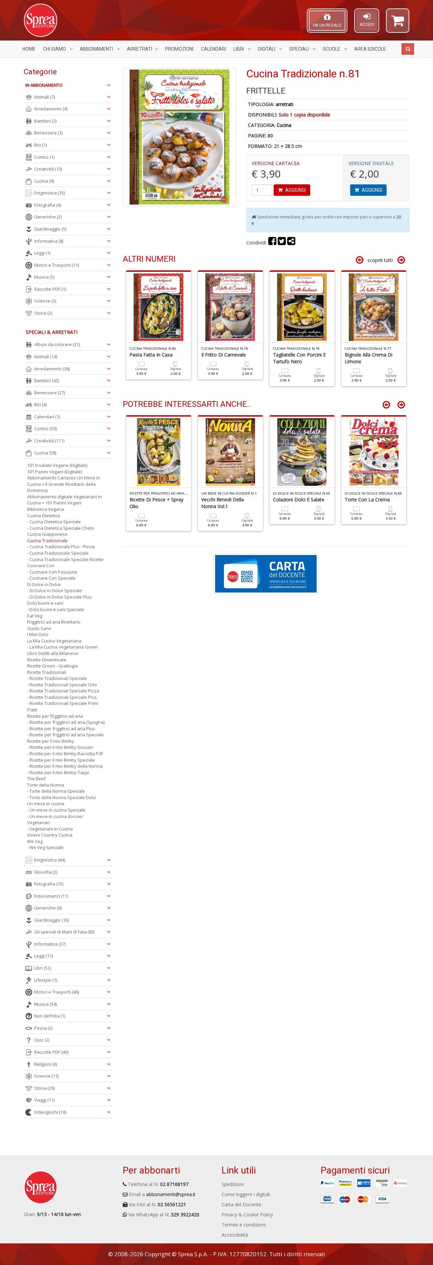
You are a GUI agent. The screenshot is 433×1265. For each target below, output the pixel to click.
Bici (40, 145)
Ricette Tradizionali (46, 672)
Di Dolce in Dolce (44, 584)
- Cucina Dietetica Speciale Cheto (60, 528)
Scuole (332, 49)
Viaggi (44, 1100)
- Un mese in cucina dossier (55, 816)
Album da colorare (57, 344)
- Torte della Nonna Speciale (56, 791)
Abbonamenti (97, 49)
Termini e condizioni (244, 1224)
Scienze (45, 301)
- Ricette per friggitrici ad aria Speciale (65, 735)
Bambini (45, 121)
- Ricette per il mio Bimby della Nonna (64, 766)
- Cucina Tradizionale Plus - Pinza (61, 547)
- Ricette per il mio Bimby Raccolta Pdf (65, 753)
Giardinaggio (50, 229)
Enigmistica (49, 193)
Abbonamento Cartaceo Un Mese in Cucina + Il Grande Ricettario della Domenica (63, 484)
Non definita (49, 1016)
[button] (397, 23)
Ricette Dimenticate (46, 660)
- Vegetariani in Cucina (50, 829)
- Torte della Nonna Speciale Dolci (61, 797)
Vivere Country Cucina (49, 835)
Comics (44, 157)
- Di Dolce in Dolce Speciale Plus (59, 597)
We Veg (35, 841)
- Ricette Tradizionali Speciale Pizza (63, 691)
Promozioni (179, 49)
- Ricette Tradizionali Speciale (57, 678)
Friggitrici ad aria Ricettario (54, 622)
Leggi (42, 253)
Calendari (213, 49)
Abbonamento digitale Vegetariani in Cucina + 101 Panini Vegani (64, 500)
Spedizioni (233, 1184)
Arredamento (50, 109)
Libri (239, 49)
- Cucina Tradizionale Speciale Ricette (65, 559)
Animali (44, 97)
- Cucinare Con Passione (52, 572)
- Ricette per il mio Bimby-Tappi (58, 772)
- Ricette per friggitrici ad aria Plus (61, 729)
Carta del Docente (241, 1204)
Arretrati (139, 49)
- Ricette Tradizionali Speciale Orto (62, 685)
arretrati (284, 104)
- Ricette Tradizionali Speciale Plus (62, 697)
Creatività (48, 169)
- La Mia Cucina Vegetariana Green (62, 647)
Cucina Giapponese (47, 534)
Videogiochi (50, 1112)
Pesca (43, 1028)
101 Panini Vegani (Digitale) (54, 472)
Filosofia (45, 872)
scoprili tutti (380, 260)
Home (29, 49)
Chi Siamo (55, 49)
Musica (44, 277)
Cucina (284, 125)
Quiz (41, 1040)
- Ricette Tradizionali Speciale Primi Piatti (62, 706)
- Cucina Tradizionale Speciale (58, 553)
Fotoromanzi (51, 896)
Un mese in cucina (45, 803)
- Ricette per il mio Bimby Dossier (60, 747)
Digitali (267, 49)
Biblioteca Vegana (45, 509)
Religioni (45, 1064)
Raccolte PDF (50, 289)
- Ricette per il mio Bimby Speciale (61, 760)
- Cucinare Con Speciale (51, 578)
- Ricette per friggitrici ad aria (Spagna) (66, 722)
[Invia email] (291, 242)
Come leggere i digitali (246, 1194)
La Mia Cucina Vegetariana (54, 641)
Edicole (370, 49)
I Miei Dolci (37, 634)
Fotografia (47, 205)
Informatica (48, 241)
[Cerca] (408, 49)
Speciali (299, 49)
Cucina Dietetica (43, 515)
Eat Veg (34, 616)
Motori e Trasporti (56, 265)
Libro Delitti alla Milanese (52, 653)
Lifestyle (45, 980)
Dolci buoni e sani (45, 603)
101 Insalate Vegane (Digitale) (57, 465)
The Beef (36, 778)
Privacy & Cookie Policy (247, 1214)
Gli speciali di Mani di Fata (64, 932)
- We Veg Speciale (45, 847)
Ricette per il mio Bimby (50, 741)
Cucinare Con (40, 565)
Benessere (48, 133)
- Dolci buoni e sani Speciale (55, 609)
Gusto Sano (39, 628)
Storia (43, 313)
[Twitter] (282, 242)
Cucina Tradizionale (47, 540)
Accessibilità (235, 1235)
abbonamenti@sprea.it (171, 1194)
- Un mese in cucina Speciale (56, 810)
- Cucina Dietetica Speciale (54, 522)
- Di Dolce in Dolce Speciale (54, 590)
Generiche (48, 217)
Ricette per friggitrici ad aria (55, 716)
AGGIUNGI (295, 190)
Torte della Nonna (45, 785)
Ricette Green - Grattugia (52, 666)
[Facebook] (272, 242)
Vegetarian (38, 822)
